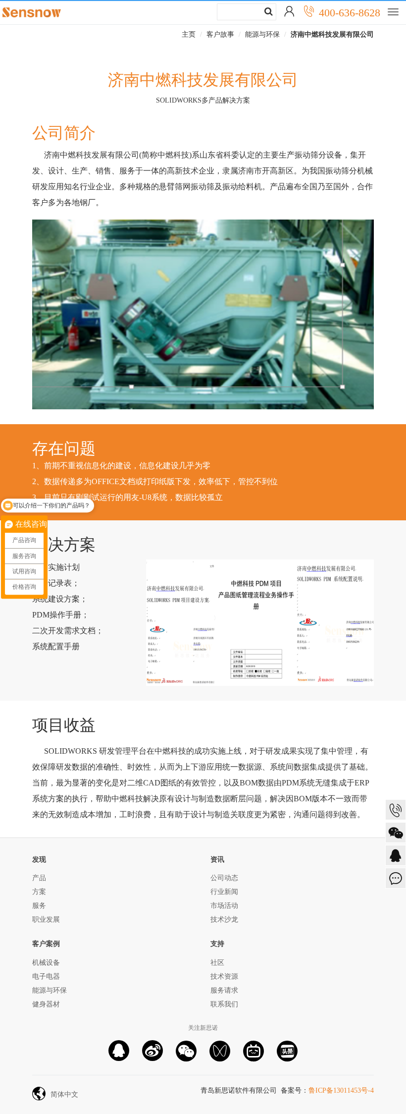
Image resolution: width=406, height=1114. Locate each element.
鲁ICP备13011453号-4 (341, 1090)
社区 (217, 962)
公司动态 (224, 878)
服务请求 (224, 990)
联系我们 (224, 1004)
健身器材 (46, 1004)
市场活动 (224, 905)
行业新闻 (224, 891)
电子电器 (46, 976)
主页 (189, 34)
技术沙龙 (224, 919)
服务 (39, 905)
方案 (39, 891)
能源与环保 (262, 34)
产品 (39, 878)
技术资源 (224, 976)
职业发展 (46, 919)
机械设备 (46, 962)
